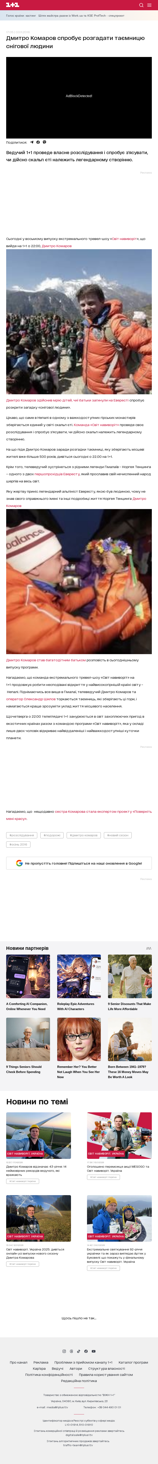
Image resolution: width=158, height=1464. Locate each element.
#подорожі (52, 835)
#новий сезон (117, 835)
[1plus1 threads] (71, 1351)
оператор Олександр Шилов (31, 699)
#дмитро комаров (84, 835)
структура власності (106, 1368)
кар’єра (39, 1368)
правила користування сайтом (106, 1374)
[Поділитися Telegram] (31, 142)
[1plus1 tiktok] (78, 1351)
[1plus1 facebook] (86, 1351)
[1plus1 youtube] (93, 1351)
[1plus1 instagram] (64, 1351)
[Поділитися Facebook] (38, 142)
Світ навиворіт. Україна (25, 1153)
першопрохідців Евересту (57, 474)
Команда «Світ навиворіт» (96, 424)
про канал (18, 1362)
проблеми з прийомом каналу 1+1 (84, 1362)
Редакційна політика (79, 1380)
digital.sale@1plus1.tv (79, 1434)
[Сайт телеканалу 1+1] (12, 5)
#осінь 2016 (18, 844)
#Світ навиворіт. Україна (22, 1181)
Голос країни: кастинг (21, 15)
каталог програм (133, 1362)
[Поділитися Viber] (44, 142)
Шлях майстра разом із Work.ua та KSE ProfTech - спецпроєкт (81, 15)
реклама (41, 1362)
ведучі (57, 1368)
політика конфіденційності (49, 1374)
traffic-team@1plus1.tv (78, 1445)
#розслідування (21, 835)
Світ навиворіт (124, 238)
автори (76, 1368)
